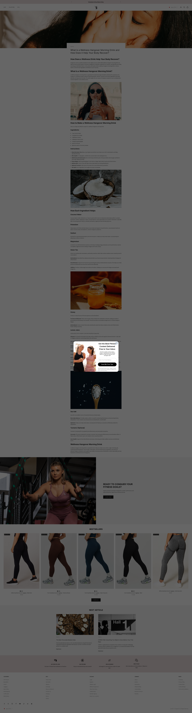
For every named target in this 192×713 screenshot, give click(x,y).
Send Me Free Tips (107, 364)
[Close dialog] (117, 343)
